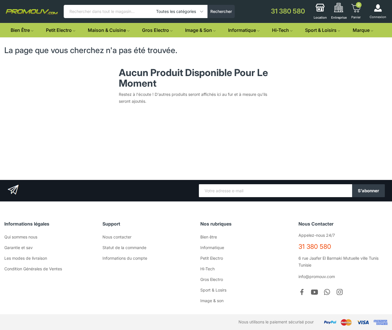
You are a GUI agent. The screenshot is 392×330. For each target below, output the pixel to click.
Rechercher (221, 11)
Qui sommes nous (20, 236)
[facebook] (301, 292)
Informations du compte (124, 258)
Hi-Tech (207, 268)
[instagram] (339, 292)
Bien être (208, 236)
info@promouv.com (316, 276)
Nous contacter (116, 236)
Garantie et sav (18, 247)
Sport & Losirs (213, 290)
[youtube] (314, 292)
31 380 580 (314, 246)
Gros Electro (211, 279)
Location (320, 17)
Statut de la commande (124, 247)
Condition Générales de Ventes (33, 268)
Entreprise (339, 17)
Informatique (212, 247)
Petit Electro (211, 258)
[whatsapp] (327, 292)
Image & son (212, 300)
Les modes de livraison (25, 258)
